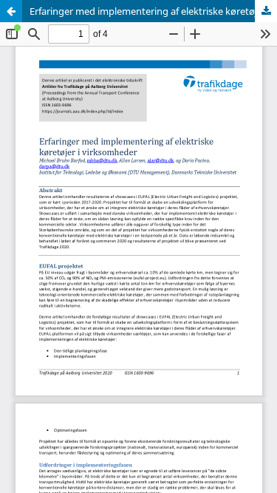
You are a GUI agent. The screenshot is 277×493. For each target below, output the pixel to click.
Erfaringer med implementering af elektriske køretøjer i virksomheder (153, 11)
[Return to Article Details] (11, 11)
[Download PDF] (266, 11)
